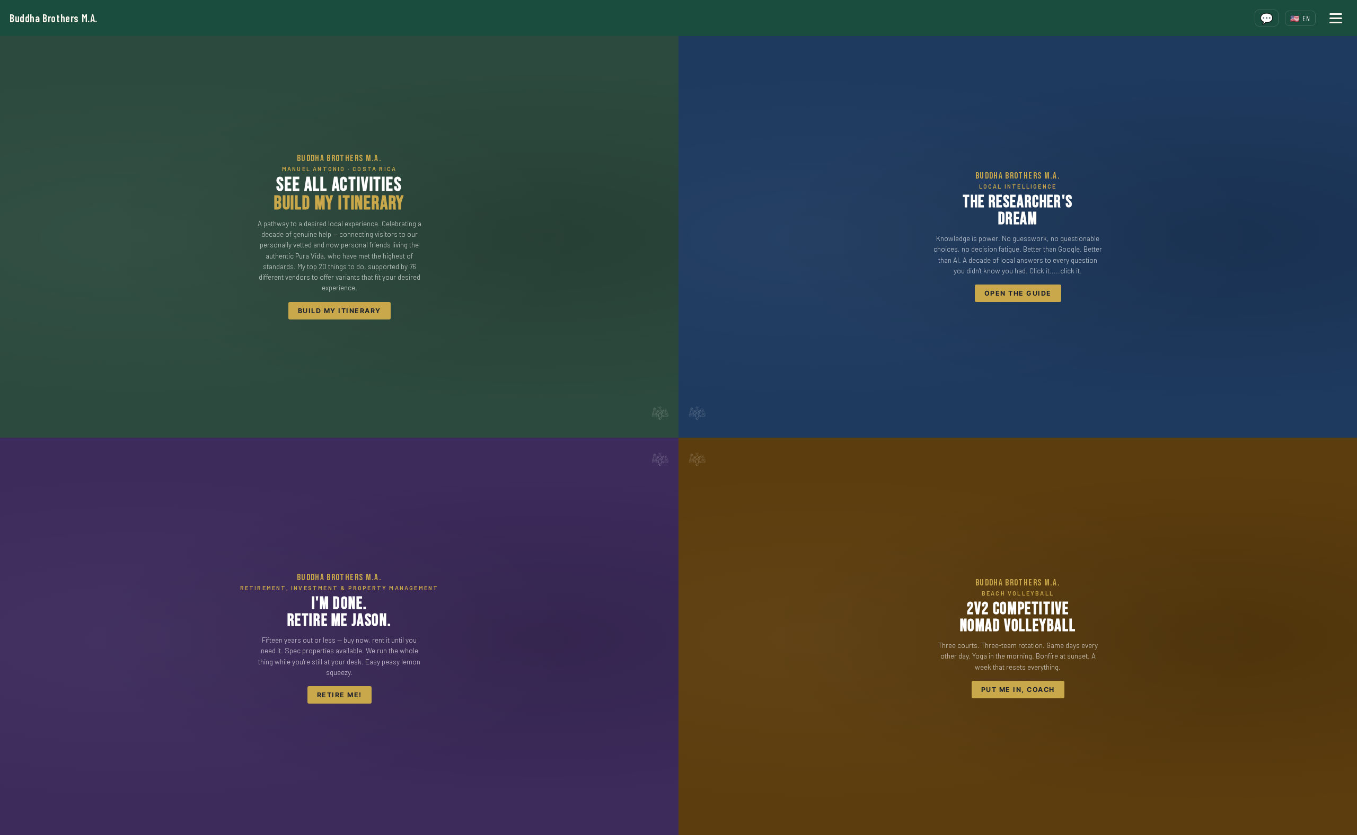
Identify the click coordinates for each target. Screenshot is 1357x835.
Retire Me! (339, 695)
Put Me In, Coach (1018, 690)
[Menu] (1335, 18)
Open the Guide (1018, 293)
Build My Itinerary (339, 311)
